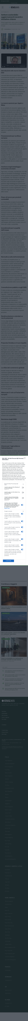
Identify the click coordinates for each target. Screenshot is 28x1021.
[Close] (25, 458)
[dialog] (14, 510)
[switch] (22, 487)
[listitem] (14, 484)
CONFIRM (8, 560)
